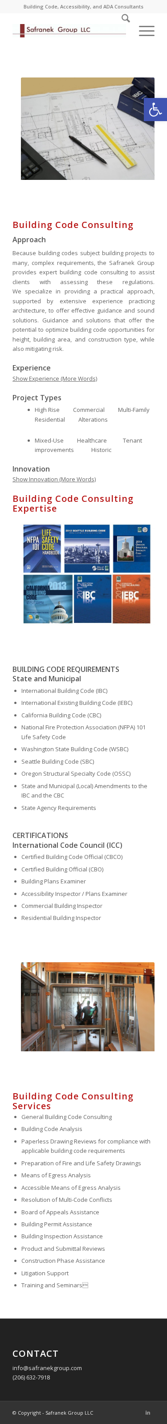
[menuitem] (121, 31)
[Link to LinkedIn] (148, 1412)
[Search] (121, 31)
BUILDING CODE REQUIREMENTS (65, 669)
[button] (155, 109)
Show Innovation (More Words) (54, 479)
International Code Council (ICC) (67, 845)
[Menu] (142, 31)
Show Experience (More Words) (54, 378)
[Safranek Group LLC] (69, 31)
